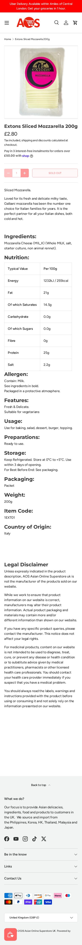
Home (7, 39)
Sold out (55, 173)
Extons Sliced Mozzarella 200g (32, 39)
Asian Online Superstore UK (40, 930)
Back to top (39, 785)
